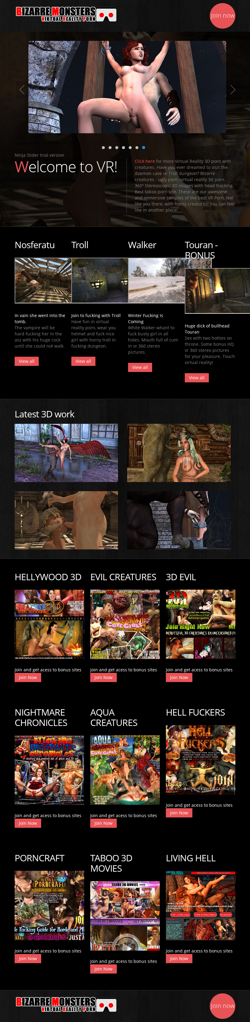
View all (26, 361)
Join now (222, 15)
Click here (145, 161)
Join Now (28, 677)
